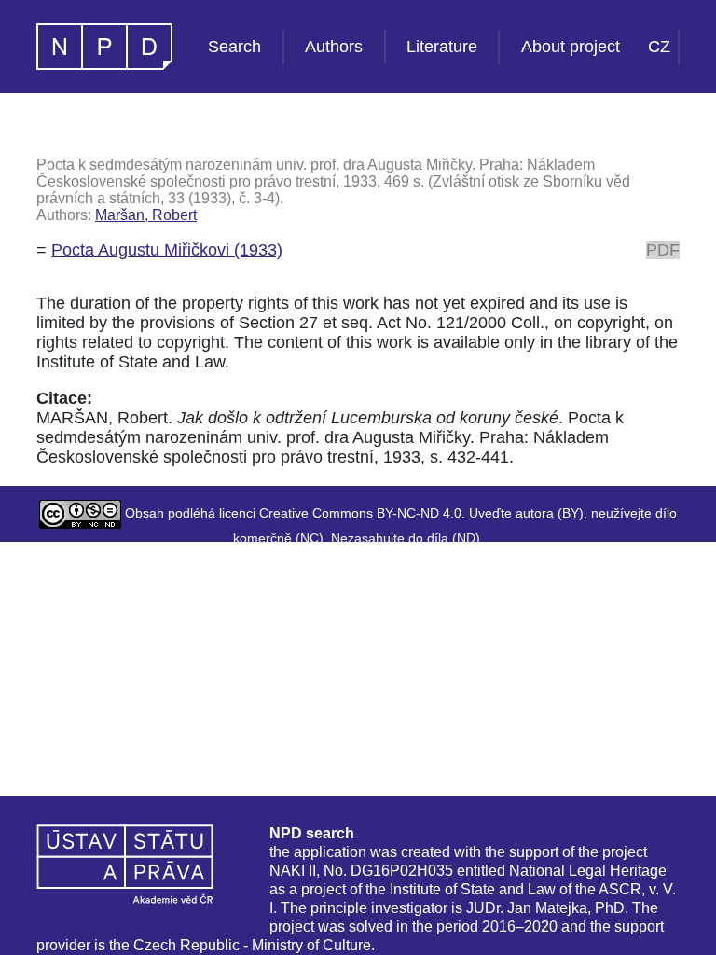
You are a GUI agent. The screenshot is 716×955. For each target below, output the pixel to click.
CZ (659, 46)
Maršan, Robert (146, 215)
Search (234, 46)
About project (570, 46)
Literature (441, 46)
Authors (334, 46)
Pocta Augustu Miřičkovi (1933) (166, 250)
